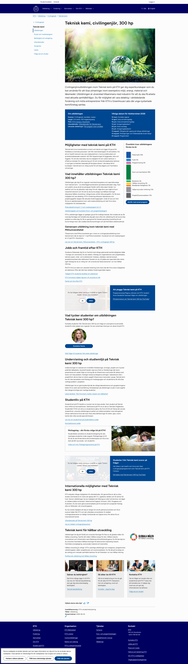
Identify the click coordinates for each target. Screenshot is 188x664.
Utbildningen (38, 30)
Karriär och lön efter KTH (73, 281)
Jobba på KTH (133, 644)
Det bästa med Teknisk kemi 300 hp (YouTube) (129, 475)
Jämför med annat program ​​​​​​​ (137, 202)
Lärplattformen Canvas (104, 638)
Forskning (36, 634)
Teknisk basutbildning (74, 589)
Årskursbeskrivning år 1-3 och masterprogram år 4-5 (83, 207)
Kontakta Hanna (79, 346)
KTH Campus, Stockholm (81, 122)
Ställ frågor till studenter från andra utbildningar (81, 353)
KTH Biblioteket (70, 630)
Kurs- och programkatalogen (106, 634)
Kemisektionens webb (72, 423)
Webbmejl (99, 642)
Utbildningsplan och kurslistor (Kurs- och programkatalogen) (86, 211)
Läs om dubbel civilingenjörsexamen (77, 524)
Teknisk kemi (62, 16)
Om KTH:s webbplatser (136, 656)
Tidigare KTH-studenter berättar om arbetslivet (81, 274)
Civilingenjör (51, 16)
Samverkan (37, 638)
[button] (128, 155)
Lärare (36, 50)
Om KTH (36, 642)
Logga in (152, 2)
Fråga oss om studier (41, 54)
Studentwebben (46, 2)
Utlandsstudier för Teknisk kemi (90, 124)
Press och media (133, 648)
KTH (34, 16)
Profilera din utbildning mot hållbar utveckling (81, 556)
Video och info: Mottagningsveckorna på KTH (84, 444)
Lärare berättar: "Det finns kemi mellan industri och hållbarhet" (86, 394)
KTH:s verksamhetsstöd (73, 646)
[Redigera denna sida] (66, 616)
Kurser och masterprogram (43, 34)
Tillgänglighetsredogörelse (137, 660)
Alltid (91, 301)
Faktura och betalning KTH (137, 652)
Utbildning (41, 16)
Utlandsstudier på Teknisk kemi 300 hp (78, 520)
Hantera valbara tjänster (15, 658)
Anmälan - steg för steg (106, 589)
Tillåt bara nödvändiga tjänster (40, 658)
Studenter (37, 46)
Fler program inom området (93, 126)
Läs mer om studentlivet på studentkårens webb (82, 420)
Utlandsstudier (39, 42)
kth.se (36, 2)
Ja (82, 301)
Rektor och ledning (71, 642)
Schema (99, 630)
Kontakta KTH (133, 640)
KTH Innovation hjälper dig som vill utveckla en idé (82, 277)
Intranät (56, 2)
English (152, 8)
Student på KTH (38, 646)
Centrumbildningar (71, 638)
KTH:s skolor (69, 634)
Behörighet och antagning (43, 38)
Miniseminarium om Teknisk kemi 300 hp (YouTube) (131, 299)
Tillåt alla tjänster (63, 658)
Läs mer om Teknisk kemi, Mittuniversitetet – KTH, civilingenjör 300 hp (89, 242)
